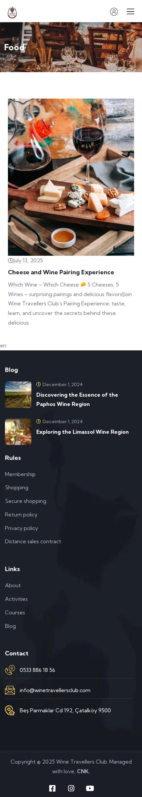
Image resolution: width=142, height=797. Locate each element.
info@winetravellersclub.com (55, 690)
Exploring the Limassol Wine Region (82, 431)
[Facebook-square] (52, 788)
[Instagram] (71, 788)
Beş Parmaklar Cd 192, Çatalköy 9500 (65, 710)
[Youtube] (89, 788)
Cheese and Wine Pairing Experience (61, 272)
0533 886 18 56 (37, 670)
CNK (83, 771)
